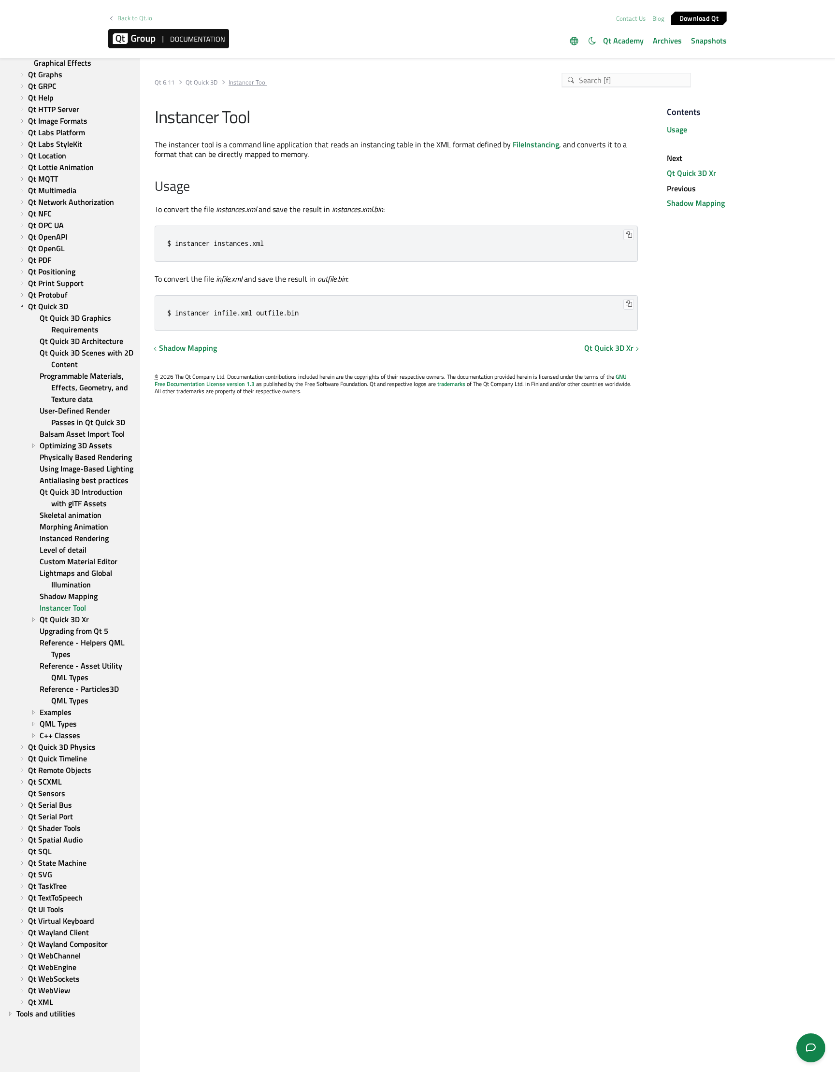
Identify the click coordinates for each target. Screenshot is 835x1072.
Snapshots (709, 40)
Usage (677, 129)
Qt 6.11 (164, 82)
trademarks (451, 383)
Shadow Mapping (188, 348)
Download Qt (699, 18)
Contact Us (631, 18)
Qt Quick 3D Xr (608, 348)
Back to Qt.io (134, 18)
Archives (667, 40)
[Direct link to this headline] (195, 187)
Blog (658, 18)
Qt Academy (623, 40)
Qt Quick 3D (201, 82)
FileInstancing (536, 144)
